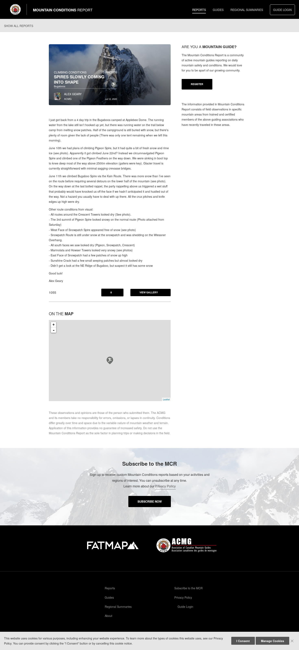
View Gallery (149, 292)
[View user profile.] (57, 95)
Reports (199, 10)
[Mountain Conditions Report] (15, 9)
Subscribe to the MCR (188, 588)
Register (197, 84)
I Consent (243, 641)
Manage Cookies (272, 641)
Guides (218, 10)
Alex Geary (73, 94)
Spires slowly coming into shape (79, 79)
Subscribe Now (149, 501)
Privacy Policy (165, 486)
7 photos (110, 72)
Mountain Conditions (63, 10)
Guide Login (282, 10)
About (108, 616)
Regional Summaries (246, 10)
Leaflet (166, 399)
